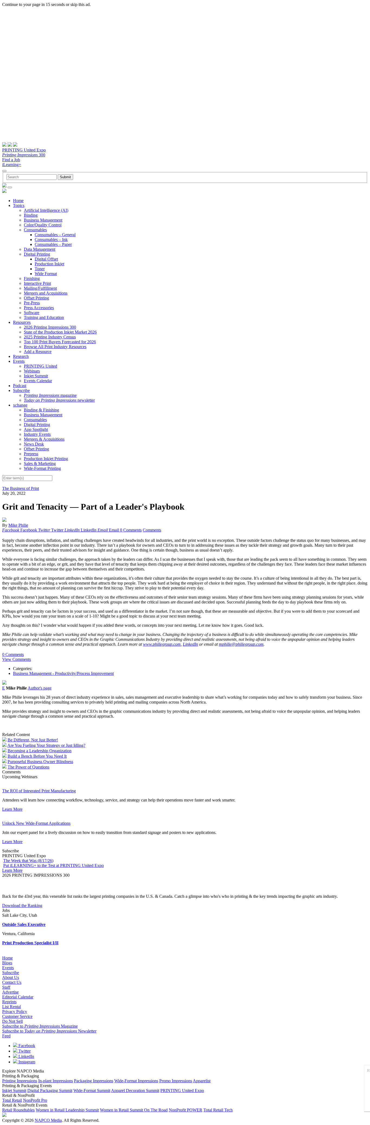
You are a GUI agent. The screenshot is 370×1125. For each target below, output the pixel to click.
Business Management (43, 220)
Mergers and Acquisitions (45, 293)
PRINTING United (40, 366)
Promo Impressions (175, 1080)
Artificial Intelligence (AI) (46, 210)
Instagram (26, 1062)
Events (19, 361)
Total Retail (12, 1100)
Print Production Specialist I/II (30, 943)
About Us (10, 977)
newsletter (59, 400)
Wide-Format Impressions (136, 1080)
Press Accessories (39, 307)
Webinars (32, 371)
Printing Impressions (19, 1080)
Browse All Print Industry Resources (55, 346)
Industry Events (37, 434)
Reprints (9, 1001)
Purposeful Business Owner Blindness (40, 761)
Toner (40, 268)
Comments (152, 530)
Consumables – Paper (53, 244)
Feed (6, 1036)
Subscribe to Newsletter (49, 1031)
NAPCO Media (48, 1120)
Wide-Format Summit (91, 1090)
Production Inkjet (49, 264)
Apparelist (201, 1080)
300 (23, 155)
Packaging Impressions (93, 1080)
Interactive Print (37, 283)
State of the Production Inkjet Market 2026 (60, 332)
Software (31, 312)
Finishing (32, 278)
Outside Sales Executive (24, 924)
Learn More (12, 809)
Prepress (31, 453)
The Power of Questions (28, 767)
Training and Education (44, 317)
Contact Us (11, 982)
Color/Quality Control (42, 225)
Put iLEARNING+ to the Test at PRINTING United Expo (53, 865)
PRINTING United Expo (24, 150)
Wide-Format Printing (42, 468)
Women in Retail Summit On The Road (134, 1110)
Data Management (39, 249)
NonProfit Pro (35, 1100)
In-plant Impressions (55, 1080)
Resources (22, 322)
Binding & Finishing (41, 410)
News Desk (34, 444)
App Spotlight (36, 429)
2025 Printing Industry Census (50, 337)
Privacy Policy (14, 1011)
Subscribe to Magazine (40, 1026)
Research (21, 356)
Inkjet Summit (36, 376)
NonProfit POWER (185, 1110)
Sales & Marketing (40, 463)
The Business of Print (20, 488)
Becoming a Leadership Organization (40, 750)
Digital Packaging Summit (49, 1090)
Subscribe (21, 390)
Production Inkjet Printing (46, 458)
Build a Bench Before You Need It (37, 756)
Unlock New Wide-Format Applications (36, 823)
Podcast (19, 385)
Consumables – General (55, 234)
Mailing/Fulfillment (40, 288)
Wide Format (46, 273)
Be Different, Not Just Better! (33, 740)
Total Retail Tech (218, 1110)
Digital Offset (46, 259)
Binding (31, 215)
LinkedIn (25, 1056)
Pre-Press (32, 303)
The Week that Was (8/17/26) (28, 860)
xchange (20, 405)
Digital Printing (37, 254)
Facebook (26, 1045)
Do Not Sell (12, 1021)
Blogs (7, 963)
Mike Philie (18, 525)
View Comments (16, 659)
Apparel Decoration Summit (135, 1090)
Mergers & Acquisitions (44, 439)
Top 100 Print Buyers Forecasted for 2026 (60, 341)
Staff (6, 987)
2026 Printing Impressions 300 (50, 327)
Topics (18, 205)
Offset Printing (36, 298)
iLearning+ (11, 164)
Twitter (24, 1051)
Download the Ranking (22, 905)
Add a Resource (37, 351)
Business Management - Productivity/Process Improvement (63, 673)
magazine (50, 395)
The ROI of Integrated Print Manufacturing (39, 791)
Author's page (39, 688)
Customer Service (17, 1016)
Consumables (35, 229)
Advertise (10, 992)
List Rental (11, 1006)
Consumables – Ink (51, 239)
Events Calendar (38, 380)
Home (18, 200)
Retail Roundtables (18, 1110)
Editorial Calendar (17, 997)
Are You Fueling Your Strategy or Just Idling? (46, 745)
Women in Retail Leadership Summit (67, 1110)
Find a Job (11, 159)
